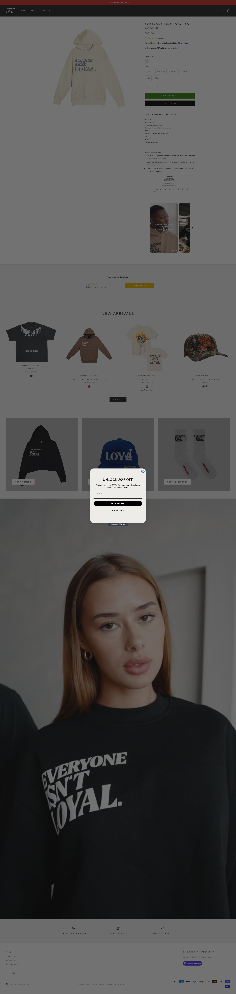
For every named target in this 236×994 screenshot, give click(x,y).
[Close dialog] (142, 471)
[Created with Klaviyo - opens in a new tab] (118, 524)
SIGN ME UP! (118, 503)
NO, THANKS (118, 511)
